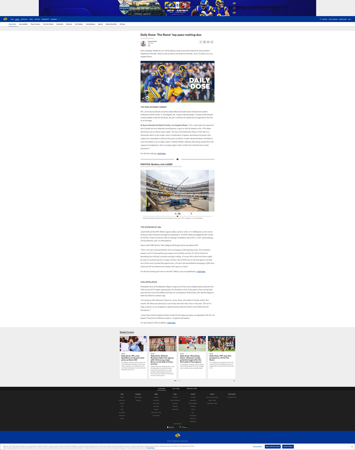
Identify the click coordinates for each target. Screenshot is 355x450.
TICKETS (212, 394)
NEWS (156, 394)
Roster (122, 397)
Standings (138, 400)
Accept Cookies (288, 446)
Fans (193, 412)
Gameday (193, 406)
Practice (193, 409)
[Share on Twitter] (204, 43)
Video (175, 394)
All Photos (193, 397)
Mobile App (156, 406)
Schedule (138, 394)
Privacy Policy (151, 448)
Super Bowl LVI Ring (156, 412)
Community (156, 400)
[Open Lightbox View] (177, 195)
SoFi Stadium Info (231, 397)
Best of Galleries (193, 403)
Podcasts (156, 409)
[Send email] (208, 43)
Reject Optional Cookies (273, 446)
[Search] (320, 19)
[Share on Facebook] (200, 43)
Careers (122, 418)
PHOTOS (193, 394)
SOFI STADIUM (231, 394)
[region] (177, 446)
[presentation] (234, 381)
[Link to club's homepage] (5, 19)
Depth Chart (122, 400)
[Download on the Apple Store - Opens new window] (171, 427)
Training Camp (156, 415)
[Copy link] (211, 42)
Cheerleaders (175, 409)
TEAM (121, 394)
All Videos (175, 397)
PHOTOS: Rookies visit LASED (156, 164)
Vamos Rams (156, 403)
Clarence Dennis (152, 41)
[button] (175, 380)
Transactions (122, 415)
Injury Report (122, 412)
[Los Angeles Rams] (177, 435)
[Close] (352, 447)
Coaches (122, 403)
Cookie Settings (257, 446)
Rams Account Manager (212, 397)
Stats (122, 409)
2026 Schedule (138, 397)
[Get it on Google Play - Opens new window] (183, 428)
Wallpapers (193, 421)
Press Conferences (175, 400)
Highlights (175, 406)
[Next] (191, 213)
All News (156, 397)
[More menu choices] (59, 19)
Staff (122, 406)
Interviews (175, 403)
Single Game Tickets (212, 403)
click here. (161, 153)
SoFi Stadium (193, 415)
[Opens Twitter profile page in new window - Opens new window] (149, 45)
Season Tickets (212, 400)
